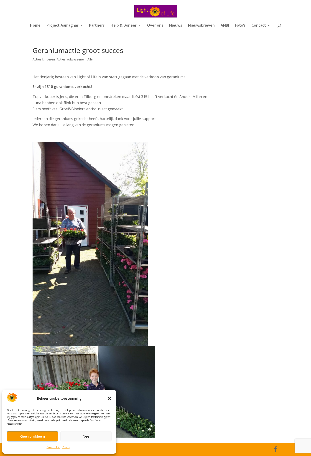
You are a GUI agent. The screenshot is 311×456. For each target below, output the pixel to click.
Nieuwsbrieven (201, 26)
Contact (259, 26)
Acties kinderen (44, 59)
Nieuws (175, 26)
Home (35, 26)
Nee (86, 436)
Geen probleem (32, 436)
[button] (109, 398)
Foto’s (240, 26)
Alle (90, 59)
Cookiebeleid (53, 447)
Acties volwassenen (71, 59)
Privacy (66, 447)
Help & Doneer (124, 26)
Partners (97, 26)
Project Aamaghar (62, 26)
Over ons (155, 26)
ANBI (225, 26)
